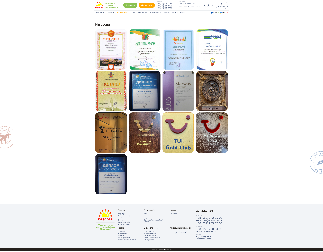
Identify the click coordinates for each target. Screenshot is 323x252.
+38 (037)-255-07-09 (164, 8)
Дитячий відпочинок (150, 235)
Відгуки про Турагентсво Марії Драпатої (153, 220)
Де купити (121, 220)
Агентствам (221, 6)
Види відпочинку (154, 12)
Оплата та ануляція (124, 222)
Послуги (109, 12)
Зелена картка (122, 233)
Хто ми (146, 214)
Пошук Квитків (147, 5)
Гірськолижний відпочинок (152, 238)
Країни (165, 12)
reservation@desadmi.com (189, 6)
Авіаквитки (121, 235)
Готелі (133, 12)
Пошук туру (131, 5)
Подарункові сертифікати (125, 216)
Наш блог (173, 216)
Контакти (182, 12)
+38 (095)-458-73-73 (164, 6)
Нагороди (147, 216)
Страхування (121, 231)
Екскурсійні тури (142, 12)
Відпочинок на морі (150, 233)
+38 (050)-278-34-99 (187, 4)
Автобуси (174, 12)
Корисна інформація (124, 224)
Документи (147, 218)
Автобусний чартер (122, 12)
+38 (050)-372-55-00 (164, 4)
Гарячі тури (121, 218)
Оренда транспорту (124, 238)
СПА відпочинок (149, 240)
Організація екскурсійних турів (127, 240)
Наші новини (174, 214)
